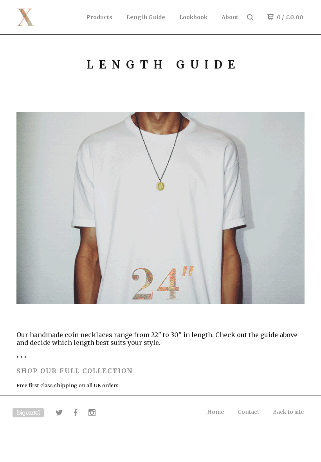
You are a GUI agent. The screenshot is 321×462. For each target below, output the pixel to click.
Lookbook (193, 17)
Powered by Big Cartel (28, 412)
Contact (248, 411)
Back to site (288, 411)
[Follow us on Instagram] (92, 414)
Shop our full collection (74, 371)
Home (215, 411)
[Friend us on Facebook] (75, 414)
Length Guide (145, 17)
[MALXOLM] (46, 17)
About (230, 17)
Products (99, 17)
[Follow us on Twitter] (59, 414)
